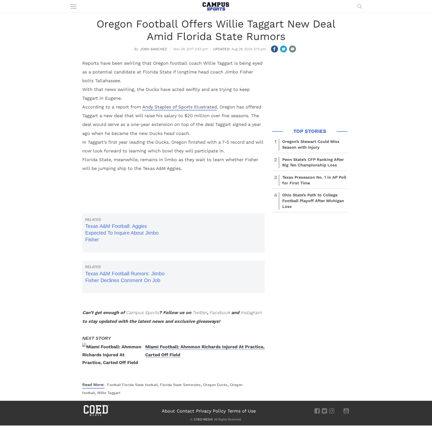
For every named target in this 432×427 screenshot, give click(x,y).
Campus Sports (142, 312)
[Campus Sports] (216, 6)
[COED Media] (96, 415)
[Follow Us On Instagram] (331, 411)
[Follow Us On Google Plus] (339, 411)
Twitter (199, 312)
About (168, 411)
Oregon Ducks (215, 385)
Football (114, 385)
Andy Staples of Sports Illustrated (179, 106)
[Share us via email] (292, 48)
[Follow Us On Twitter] (324, 411)
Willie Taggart (108, 393)
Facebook (220, 312)
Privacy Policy (211, 411)
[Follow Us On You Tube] (346, 411)
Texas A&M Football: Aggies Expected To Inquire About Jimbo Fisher (121, 232)
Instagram (251, 312)
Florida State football (140, 385)
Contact (185, 411)
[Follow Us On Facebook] (317, 411)
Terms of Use (242, 411)
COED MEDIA (203, 419)
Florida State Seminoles (180, 385)
